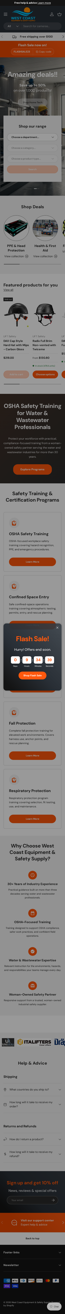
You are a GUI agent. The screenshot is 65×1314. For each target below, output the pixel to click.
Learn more (44, 2)
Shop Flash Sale (32, 675)
